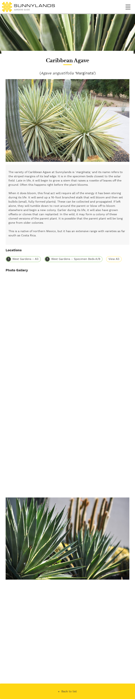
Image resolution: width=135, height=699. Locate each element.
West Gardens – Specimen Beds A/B (75, 259)
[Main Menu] (128, 7)
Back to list (69, 691)
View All (113, 259)
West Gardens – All (25, 259)
